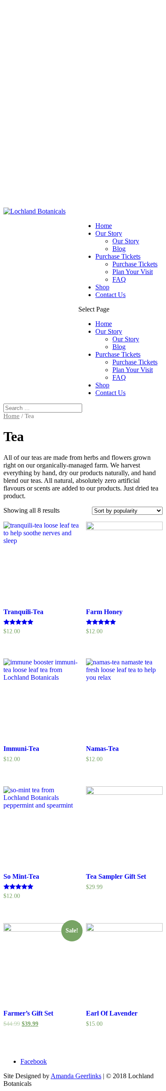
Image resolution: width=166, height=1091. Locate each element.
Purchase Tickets (117, 256)
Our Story (108, 233)
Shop (102, 287)
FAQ (119, 279)
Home (103, 225)
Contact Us (110, 294)
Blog (119, 248)
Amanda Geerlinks (76, 1075)
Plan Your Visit (132, 271)
